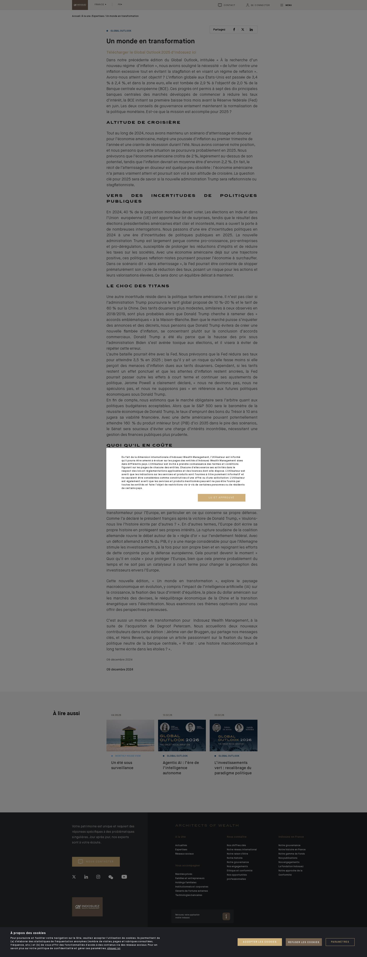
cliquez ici (113, 948)
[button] (221, 498)
